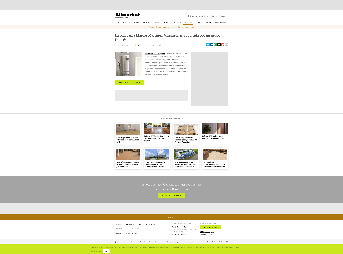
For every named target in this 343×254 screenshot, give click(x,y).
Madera (132, 45)
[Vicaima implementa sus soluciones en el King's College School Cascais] (157, 158)
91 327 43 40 (179, 226)
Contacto (143, 242)
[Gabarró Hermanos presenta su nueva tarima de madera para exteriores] (128, 158)
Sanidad (208, 22)
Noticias (158, 27)
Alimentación (126, 22)
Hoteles (166, 22)
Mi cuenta (214, 16)
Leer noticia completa (129, 82)
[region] (171, 249)
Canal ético (189, 242)
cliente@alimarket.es (179, 234)
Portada (151, 27)
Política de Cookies (218, 242)
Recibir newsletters (221, 22)
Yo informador (132, 242)
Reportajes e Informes (169, 27)
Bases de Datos (189, 27)
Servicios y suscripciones (174, 242)
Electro (199, 22)
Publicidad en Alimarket (156, 242)
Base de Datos (205, 16)
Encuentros (193, 16)
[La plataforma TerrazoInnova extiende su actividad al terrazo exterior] (215, 158)
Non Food (146, 22)
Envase (136, 22)
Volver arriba (171, 218)
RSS (226, 242)
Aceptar (106, 251)
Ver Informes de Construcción (171, 195)
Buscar (118, 22)
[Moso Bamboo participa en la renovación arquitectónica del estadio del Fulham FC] (186, 158)
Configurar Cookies (96, 251)
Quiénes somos (119, 242)
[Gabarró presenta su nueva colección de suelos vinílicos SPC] (128, 134)
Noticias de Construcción (122, 45)
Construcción (188, 22)
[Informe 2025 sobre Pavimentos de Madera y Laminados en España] (157, 134)
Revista (180, 27)
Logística (156, 22)
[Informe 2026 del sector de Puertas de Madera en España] (215, 134)
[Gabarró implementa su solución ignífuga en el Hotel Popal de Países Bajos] (186, 134)
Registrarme (222, 16)
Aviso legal (207, 242)
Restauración (177, 22)
